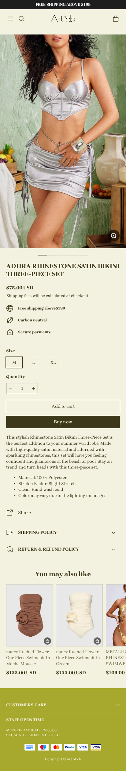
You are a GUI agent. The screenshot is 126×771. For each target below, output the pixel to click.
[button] (10, 19)
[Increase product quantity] (33, 388)
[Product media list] (63, 141)
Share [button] (24, 512)
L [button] (33, 362)
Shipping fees (18, 295)
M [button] (14, 362)
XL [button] (53, 362)
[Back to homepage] (63, 18)
